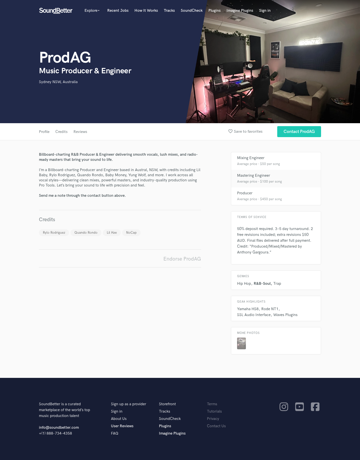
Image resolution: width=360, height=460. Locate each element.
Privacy (213, 418)
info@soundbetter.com (59, 427)
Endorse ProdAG (182, 259)
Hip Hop (244, 283)
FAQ (114, 433)
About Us (119, 418)
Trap (277, 283)
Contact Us (216, 426)
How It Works (146, 10)
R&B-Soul (262, 283)
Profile (44, 132)
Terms (212, 404)
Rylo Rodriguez (54, 232)
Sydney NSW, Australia (58, 82)
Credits (61, 132)
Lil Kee (112, 232)
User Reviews (122, 426)
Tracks (169, 10)
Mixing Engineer (250, 158)
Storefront (167, 404)
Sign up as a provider (128, 404)
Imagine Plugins (240, 10)
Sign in (265, 10)
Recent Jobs (118, 10)
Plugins (214, 10)
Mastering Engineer (253, 175)
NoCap (131, 232)
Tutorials (214, 411)
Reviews (80, 132)
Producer (244, 193)
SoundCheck (192, 10)
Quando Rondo (85, 232)
